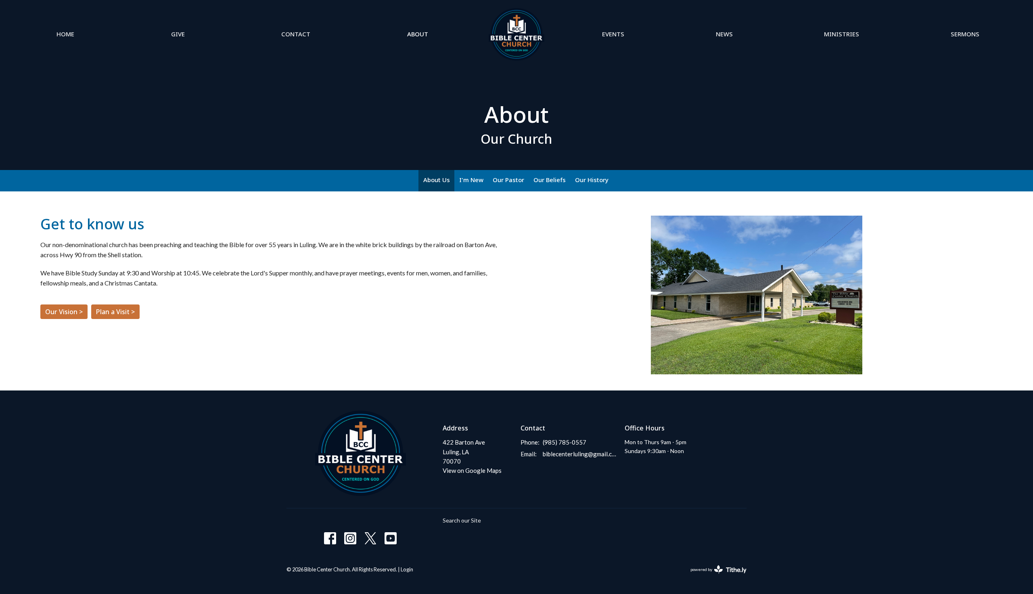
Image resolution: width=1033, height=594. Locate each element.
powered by (714, 576)
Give (178, 34)
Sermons (965, 34)
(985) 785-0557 (564, 442)
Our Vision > (64, 311)
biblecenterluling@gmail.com (580, 454)
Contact (295, 34)
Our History (592, 180)
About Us (436, 180)
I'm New (471, 180)
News (724, 34)
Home (65, 34)
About (417, 34)
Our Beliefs (549, 180)
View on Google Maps (472, 470)
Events (613, 34)
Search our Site (462, 520)
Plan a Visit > (115, 311)
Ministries (841, 34)
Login (407, 569)
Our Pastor (508, 180)
